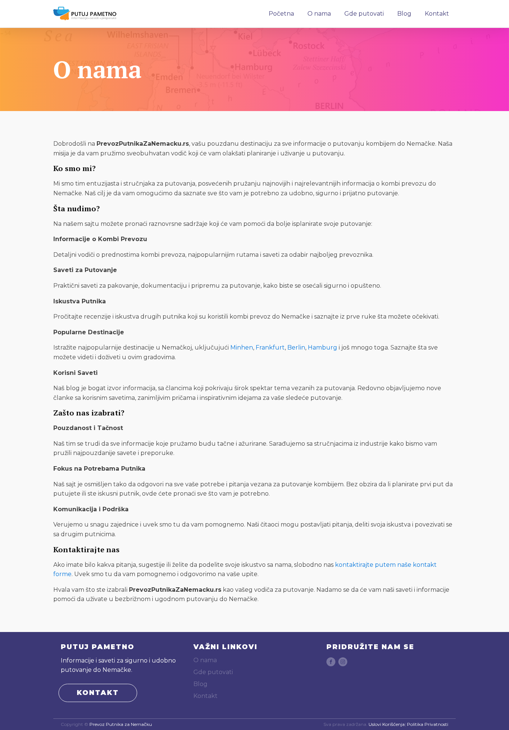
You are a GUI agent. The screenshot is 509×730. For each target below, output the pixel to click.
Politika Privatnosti (427, 724)
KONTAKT (98, 693)
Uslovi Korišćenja (387, 724)
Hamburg (322, 347)
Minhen (241, 347)
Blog (404, 13)
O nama (319, 13)
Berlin (296, 347)
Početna (281, 13)
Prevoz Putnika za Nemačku (120, 724)
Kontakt (437, 13)
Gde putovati (364, 13)
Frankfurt (270, 347)
